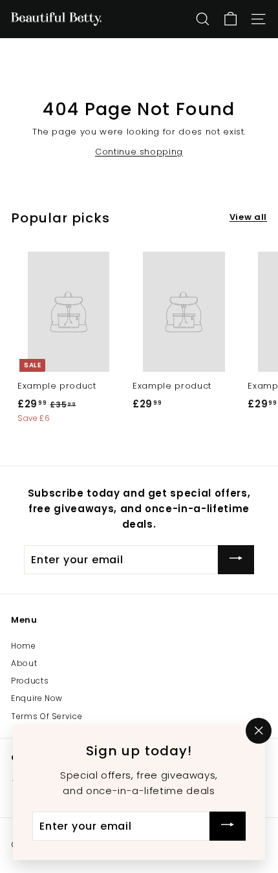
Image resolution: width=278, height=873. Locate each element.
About (24, 663)
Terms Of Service (46, 716)
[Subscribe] (236, 559)
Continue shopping (139, 152)
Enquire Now (37, 698)
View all (248, 217)
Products (29, 680)
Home (23, 645)
